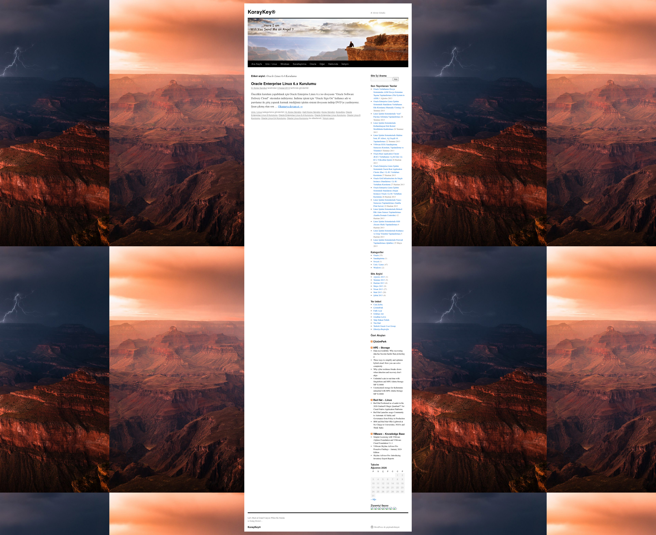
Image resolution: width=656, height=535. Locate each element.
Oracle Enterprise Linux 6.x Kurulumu (283, 83)
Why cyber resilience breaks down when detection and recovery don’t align (387, 372)
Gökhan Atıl (378, 313)
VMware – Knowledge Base (389, 433)
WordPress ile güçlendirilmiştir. (387, 527)
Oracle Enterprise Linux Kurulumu (330, 115)
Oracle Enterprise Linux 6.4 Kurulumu (296, 115)
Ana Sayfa (256, 64)
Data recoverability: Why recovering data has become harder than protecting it (389, 353)
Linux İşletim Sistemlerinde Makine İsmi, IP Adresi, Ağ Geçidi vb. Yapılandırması (387, 138)
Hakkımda (333, 64)
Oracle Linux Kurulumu (297, 118)
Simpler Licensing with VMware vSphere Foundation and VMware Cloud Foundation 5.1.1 (387, 439)
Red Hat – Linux (382, 400)
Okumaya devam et (290, 106)
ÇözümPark (378, 307)
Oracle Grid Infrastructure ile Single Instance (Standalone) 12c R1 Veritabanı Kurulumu (387, 181)
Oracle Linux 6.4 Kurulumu (273, 118)
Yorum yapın (328, 118)
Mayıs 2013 (378, 286)
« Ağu (373, 499)
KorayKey (340, 111)
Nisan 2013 (378, 289)
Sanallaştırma (299, 64)
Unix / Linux (271, 64)
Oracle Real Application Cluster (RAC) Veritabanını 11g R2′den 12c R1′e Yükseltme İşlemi (387, 156)
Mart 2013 (377, 292)
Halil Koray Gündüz (311, 111)
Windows (285, 64)
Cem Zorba (377, 304)
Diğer (322, 64)
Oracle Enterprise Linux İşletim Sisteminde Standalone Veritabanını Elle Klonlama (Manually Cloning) (387, 104)
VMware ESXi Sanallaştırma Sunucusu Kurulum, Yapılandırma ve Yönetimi (388, 147)
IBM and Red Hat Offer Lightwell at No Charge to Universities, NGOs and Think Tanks (389, 424)
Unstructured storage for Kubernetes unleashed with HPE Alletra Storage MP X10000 (388, 390)
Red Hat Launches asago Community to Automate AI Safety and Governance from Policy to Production (389, 415)
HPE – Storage (381, 347)
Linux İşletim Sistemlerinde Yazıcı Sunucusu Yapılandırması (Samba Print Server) (387, 202)
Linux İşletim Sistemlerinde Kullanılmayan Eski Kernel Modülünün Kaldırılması (384, 125)
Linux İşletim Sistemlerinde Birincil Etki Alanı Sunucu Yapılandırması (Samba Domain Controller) (387, 212)
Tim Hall (377, 323)
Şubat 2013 (378, 295)
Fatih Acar (377, 310)
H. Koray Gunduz (259, 87)
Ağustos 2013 (379, 276)
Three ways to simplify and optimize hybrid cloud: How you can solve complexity (388, 362)
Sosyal (376, 261)
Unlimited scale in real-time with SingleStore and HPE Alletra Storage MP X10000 (388, 381)
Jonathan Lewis (379, 316)
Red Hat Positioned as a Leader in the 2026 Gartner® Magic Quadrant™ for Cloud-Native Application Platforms (388, 406)
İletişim (345, 64)
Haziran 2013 (378, 283)
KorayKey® (261, 11)
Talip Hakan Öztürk (381, 319)
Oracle (313, 64)
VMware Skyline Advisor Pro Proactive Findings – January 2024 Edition (387, 449)
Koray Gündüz (328, 111)
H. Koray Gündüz (293, 111)
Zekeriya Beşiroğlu (381, 329)
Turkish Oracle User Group (384, 326)
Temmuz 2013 (379, 279)
